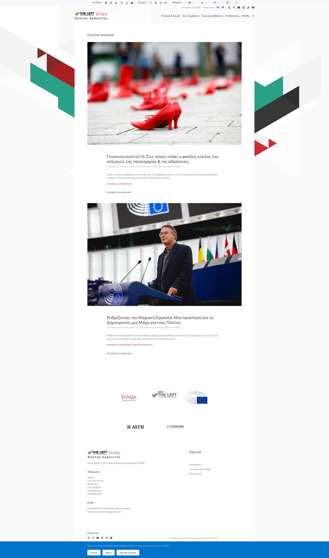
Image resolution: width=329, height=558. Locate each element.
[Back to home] (92, 15)
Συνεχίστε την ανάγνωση (119, 192)
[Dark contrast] (116, 2)
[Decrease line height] (212, 2)
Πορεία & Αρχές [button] (170, 15)
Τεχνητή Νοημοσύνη (142, 344)
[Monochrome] (111, 2)
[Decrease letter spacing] (224, 2)
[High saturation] (131, 2)
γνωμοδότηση (124, 344)
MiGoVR (214, 538)
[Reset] (236, 2)
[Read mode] (165, 2)
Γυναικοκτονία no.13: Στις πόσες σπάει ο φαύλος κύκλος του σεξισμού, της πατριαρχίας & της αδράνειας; (162, 159)
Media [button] (245, 15)
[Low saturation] (126, 2)
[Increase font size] (205, 2)
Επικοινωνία (208, 7)
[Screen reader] (160, 2)
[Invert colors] (106, 2)
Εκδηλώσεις (232, 15)
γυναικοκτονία (124, 183)
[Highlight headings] (155, 2)
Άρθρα (178, 166)
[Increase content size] (192, 2)
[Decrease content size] (187, 2)
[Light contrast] (121, 2)
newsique (111, 183)
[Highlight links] (150, 2)
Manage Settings (128, 552)
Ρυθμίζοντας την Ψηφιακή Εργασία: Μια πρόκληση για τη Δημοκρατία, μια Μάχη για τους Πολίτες (160, 320)
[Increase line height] (218, 2)
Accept (93, 552)
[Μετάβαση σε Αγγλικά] (218, 7)
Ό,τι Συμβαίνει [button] (191, 15)
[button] (253, 15)
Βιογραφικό (195, 464)
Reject (109, 552)
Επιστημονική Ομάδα (191, 7)
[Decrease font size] (199, 2)
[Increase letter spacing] (230, 2)
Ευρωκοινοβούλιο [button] (212, 15)
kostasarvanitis (128, 166)
